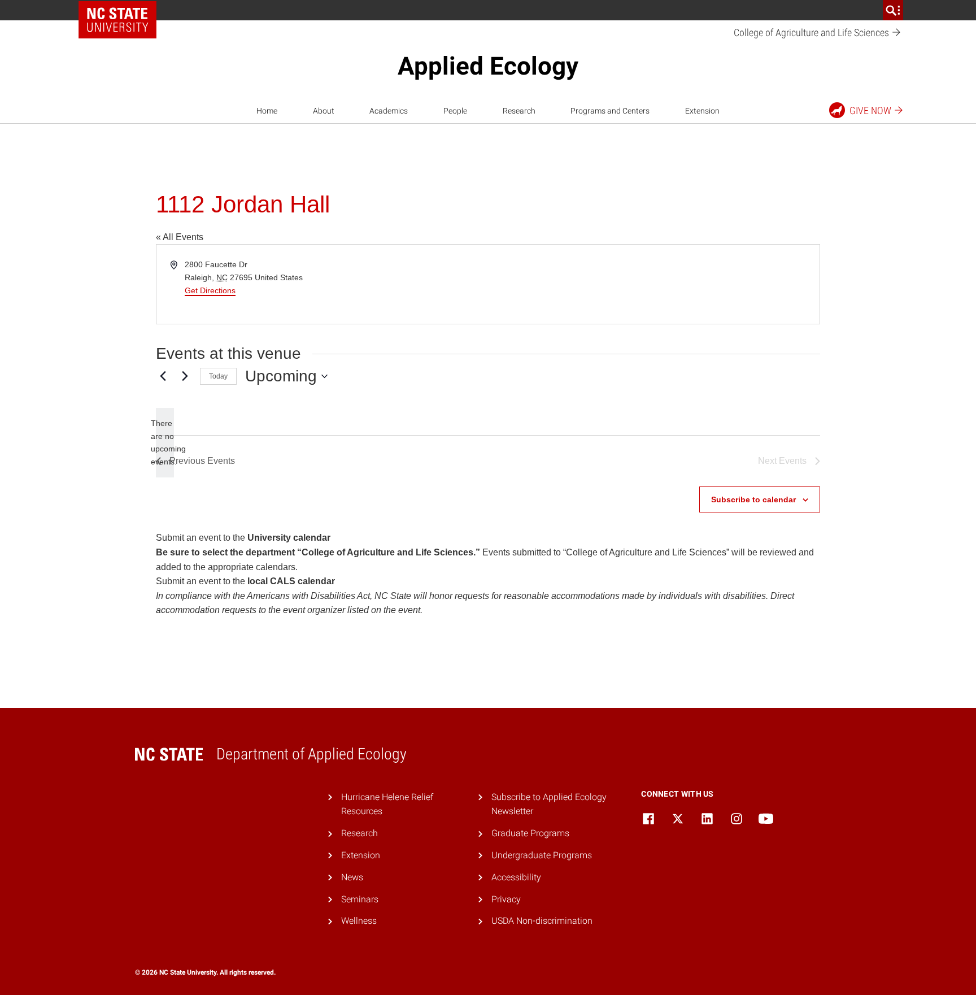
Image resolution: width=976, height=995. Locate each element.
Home (266, 110)
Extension (702, 110)
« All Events (179, 237)
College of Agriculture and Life (812, 32)
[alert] (165, 442)
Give (870, 110)
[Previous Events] (162, 376)
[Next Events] (184, 376)
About (323, 110)
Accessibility (516, 877)
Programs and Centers (610, 110)
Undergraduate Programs (541, 855)
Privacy (506, 899)
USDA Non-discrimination (541, 920)
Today (218, 376)
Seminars (359, 899)
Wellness (359, 920)
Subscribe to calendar (753, 499)
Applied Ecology (488, 66)
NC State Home (117, 20)
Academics (388, 110)
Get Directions (210, 290)
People (455, 110)
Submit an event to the (243, 537)
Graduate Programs (530, 833)
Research (519, 110)
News (352, 877)
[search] (893, 10)
